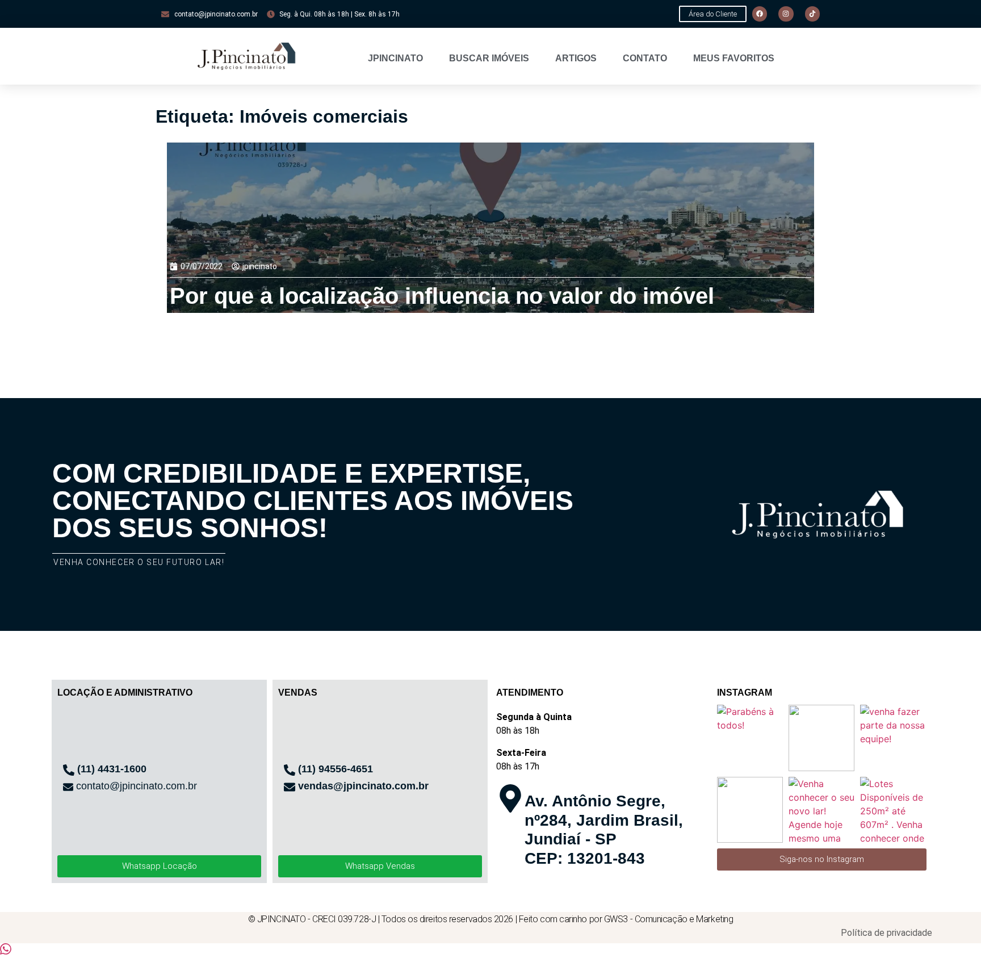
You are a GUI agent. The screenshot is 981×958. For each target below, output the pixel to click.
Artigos (576, 58)
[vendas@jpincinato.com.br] (289, 787)
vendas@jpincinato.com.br (363, 786)
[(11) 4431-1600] (68, 770)
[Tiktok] (812, 13)
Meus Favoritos (733, 58)
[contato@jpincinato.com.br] (68, 787)
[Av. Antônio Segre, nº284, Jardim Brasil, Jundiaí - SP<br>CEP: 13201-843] (510, 798)
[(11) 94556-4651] (289, 770)
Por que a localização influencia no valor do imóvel (442, 295)
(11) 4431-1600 (111, 769)
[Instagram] (785, 13)
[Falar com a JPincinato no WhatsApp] (5, 951)
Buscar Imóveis (489, 58)
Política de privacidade (886, 932)
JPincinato (395, 58)
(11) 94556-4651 (335, 769)
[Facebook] (759, 13)
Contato (645, 58)
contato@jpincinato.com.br (136, 786)
